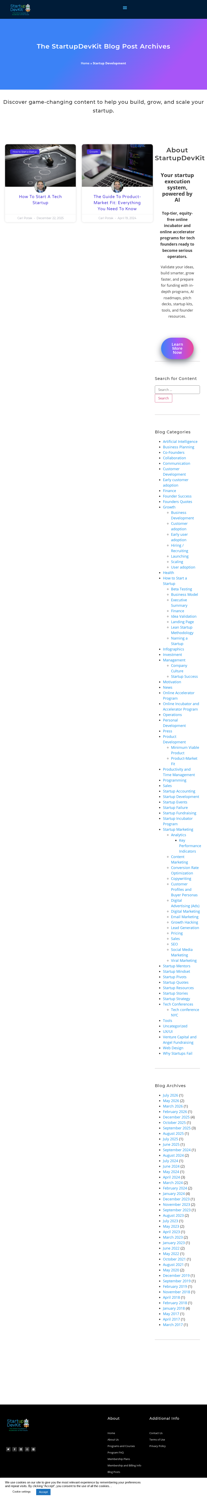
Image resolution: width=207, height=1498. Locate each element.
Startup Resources (178, 987)
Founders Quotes (177, 501)
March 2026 (173, 1106)
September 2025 (177, 1128)
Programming (174, 780)
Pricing (177, 933)
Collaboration (174, 457)
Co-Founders (174, 452)
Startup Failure (175, 807)
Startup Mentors (176, 965)
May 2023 (171, 1226)
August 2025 (173, 1133)
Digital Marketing (185, 911)
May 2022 (171, 1253)
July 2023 (170, 1220)
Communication (176, 463)
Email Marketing (185, 916)
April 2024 (171, 1177)
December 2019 (176, 1275)
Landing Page (182, 621)
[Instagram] (27, 1449)
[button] (125, 7)
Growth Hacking (184, 922)
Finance (169, 490)
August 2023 (173, 1215)
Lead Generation (185, 927)
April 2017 (171, 1319)
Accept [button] (43, 1492)
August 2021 (173, 1264)
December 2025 (176, 1117)
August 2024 (173, 1155)
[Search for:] (177, 389)
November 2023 (176, 1204)
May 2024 (171, 1171)
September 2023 (177, 1209)
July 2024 (170, 1160)
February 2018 (175, 1302)
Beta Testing (181, 589)
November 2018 (176, 1291)
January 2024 (174, 1193)
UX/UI (168, 1031)
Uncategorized (175, 1026)
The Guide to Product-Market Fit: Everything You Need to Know (117, 202)
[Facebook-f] (14, 1449)
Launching (180, 556)
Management (174, 660)
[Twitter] (8, 1449)
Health (168, 572)
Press (167, 731)
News (167, 687)
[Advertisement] (103, 1374)
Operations (172, 714)
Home (85, 63)
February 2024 (175, 1188)
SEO (174, 944)
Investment (172, 654)
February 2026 (175, 1111)
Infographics (173, 649)
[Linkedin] (21, 1449)
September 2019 (177, 1280)
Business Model (184, 594)
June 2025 (171, 1144)
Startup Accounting (179, 791)
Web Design (173, 1047)
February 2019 (175, 1286)
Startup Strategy (176, 998)
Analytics (178, 834)
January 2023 (174, 1242)
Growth (169, 507)
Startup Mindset (176, 971)
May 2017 (171, 1313)
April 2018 (171, 1297)
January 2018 (174, 1308)
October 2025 (174, 1122)
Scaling (177, 561)
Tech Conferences (178, 1004)
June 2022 (171, 1248)
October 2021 (174, 1259)
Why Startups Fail (177, 1053)
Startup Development (181, 796)
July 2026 (170, 1095)
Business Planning (178, 447)
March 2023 (173, 1237)
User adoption (183, 567)
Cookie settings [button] (22, 1491)
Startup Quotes (176, 982)
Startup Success (184, 676)
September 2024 (177, 1149)
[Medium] (33, 1449)
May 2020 (171, 1270)
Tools (167, 1020)
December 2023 (176, 1199)
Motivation (172, 681)
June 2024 (171, 1166)
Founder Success (177, 496)
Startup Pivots (175, 976)
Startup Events (175, 802)
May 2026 (171, 1100)
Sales (167, 785)
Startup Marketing (178, 829)
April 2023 (171, 1231)
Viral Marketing (184, 960)
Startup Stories (175, 993)
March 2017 (173, 1324)
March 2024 (173, 1182)
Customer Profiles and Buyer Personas (184, 889)
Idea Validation (183, 616)
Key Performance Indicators (190, 846)
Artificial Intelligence (180, 441)
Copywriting (181, 878)
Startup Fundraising (179, 813)
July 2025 (170, 1138)
